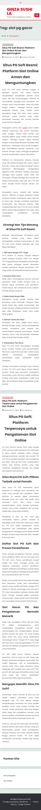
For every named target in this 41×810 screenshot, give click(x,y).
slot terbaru (7, 781)
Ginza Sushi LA (19, 11)
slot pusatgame (9, 775)
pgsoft (25, 128)
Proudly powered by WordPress (15, 802)
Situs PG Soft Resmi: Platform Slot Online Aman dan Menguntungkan (18, 50)
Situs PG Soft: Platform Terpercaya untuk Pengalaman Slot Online (19, 403)
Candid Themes (24, 804)
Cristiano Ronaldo (28, 57)
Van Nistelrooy (27, 410)
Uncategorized (7, 44)
